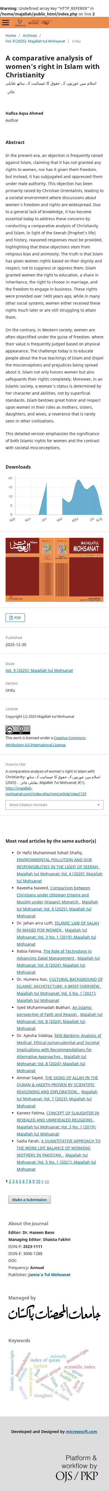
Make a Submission (29, 1199)
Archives (30, 35)
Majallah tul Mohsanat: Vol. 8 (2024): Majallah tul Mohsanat (58, 965)
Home (11, 35)
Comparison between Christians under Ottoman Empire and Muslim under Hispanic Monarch (53, 895)
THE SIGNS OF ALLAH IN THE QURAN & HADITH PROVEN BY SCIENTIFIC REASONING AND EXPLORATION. (57, 1084)
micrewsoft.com (81, 1431)
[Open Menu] (5, 22)
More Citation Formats (28, 804)
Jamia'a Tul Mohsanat (49, 1274)
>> (47, 1181)
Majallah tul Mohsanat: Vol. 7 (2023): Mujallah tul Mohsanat (57, 1098)
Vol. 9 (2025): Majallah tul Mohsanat (35, 41)
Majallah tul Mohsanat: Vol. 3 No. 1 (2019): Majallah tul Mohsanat (56, 937)
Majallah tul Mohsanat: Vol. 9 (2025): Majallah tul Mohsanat (57, 909)
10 (38, 1181)
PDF (17, 617)
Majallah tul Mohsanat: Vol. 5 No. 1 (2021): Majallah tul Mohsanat (56, 1162)
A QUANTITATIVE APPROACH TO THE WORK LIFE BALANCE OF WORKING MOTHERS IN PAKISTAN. (59, 1148)
